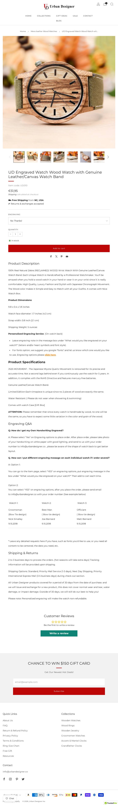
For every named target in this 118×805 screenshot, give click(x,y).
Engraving (14, 215)
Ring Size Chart (11, 746)
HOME (28, 16)
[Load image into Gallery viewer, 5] (72, 157)
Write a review (59, 633)
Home (23, 31)
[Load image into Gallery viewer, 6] (85, 157)
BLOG (59, 21)
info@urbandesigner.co (15, 771)
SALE (75, 16)
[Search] (111, 4)
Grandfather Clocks (71, 746)
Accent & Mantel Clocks (74, 741)
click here (50, 355)
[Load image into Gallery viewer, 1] (19, 157)
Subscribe (59, 691)
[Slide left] (9, 157)
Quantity (13, 230)
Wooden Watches (70, 720)
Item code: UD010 (17, 185)
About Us (8, 720)
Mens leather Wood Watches (44, 31)
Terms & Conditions (13, 741)
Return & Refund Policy (15, 730)
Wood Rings (68, 725)
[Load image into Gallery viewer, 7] (99, 157)
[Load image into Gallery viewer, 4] (59, 157)
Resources (8, 756)
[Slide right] (108, 157)
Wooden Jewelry (70, 730)
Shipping (12, 194)
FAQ (5, 725)
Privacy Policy (10, 735)
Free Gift (7, 751)
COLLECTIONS (44, 16)
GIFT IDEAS (61, 16)
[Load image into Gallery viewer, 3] (45, 157)
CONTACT (88, 16)
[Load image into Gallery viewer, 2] (32, 157)
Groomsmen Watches (73, 735)
